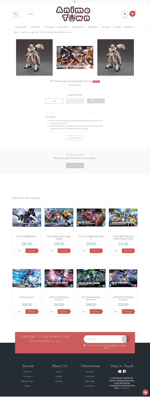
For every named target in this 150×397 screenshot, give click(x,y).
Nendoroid (35, 27)
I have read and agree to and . (106, 346)
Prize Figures (49, 27)
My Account (27, 372)
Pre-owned (106, 27)
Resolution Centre (27, 381)
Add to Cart (31, 251)
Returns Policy (90, 381)
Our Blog (59, 376)
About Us (59, 372)
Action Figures (78, 27)
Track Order (27, 376)
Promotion (128, 27)
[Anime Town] (73, 14)
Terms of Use (90, 372)
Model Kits (92, 27)
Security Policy (90, 386)
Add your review (75, 165)
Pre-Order (117, 27)
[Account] (125, 16)
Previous (17, 59)
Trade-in (27, 386)
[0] (145, 394)
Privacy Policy (90, 376)
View (19, 251)
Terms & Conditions (111, 345)
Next (132, 59)
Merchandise (62, 27)
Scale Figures (21, 27)
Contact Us (58, 381)
